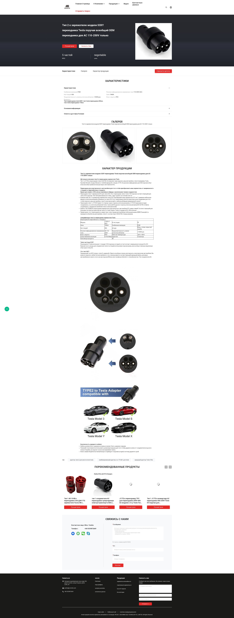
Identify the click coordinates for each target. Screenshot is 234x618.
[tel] (93, 533)
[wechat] (83, 533)
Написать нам (86, 46)
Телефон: (116, 555)
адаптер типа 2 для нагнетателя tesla (81, 460)
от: (114, 546)
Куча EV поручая (121, 588)
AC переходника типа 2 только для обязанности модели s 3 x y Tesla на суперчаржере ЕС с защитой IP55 (75, 503)
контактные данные (100, 591)
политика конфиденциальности (128, 612)
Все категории (120, 592)
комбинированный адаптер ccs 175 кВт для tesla (114, 460)
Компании (97, 581)
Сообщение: (117, 524)
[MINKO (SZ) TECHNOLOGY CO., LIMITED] (67, 6)
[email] (73, 533)
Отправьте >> (145, 604)
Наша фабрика (99, 584)
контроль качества (100, 588)
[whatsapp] (78, 533)
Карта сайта (101, 612)
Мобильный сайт (112, 612)
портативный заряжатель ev (124, 585)
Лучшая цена (69, 46)
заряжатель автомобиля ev (124, 581)
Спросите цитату (163, 71)
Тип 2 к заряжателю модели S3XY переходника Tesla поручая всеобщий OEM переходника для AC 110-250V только (103, 503)
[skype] (88, 533)
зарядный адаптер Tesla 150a (144, 460)
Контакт (118, 565)
